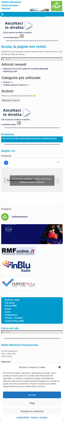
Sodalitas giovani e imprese (14, 85)
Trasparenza (11, 315)
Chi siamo (10, 303)
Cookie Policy (23, 417)
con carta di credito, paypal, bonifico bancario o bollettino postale (29, 138)
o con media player (11, 37)
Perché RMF (11, 306)
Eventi (8, 309)
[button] (59, 367)
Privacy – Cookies (39, 417)
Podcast (6, 82)
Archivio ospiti (12, 300)
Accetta (32, 395)
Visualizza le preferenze (32, 411)
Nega (32, 403)
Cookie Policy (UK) (14, 321)
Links (7, 312)
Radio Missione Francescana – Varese (11, 5)
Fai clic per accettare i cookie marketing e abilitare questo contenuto (32, 180)
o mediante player (9, 124)
